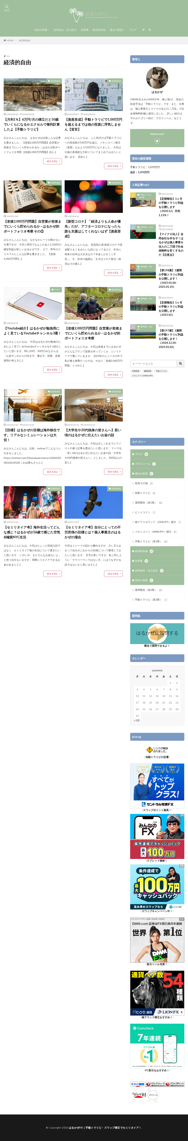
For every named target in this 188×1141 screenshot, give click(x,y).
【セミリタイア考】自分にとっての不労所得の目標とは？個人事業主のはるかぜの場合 (93, 532)
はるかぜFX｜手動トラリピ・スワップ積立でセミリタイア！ (105, 1127)
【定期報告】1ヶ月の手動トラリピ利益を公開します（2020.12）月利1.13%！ (171, 207)
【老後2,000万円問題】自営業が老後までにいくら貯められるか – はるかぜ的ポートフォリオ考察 (93, 333)
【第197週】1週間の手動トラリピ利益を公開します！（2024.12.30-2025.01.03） (171, 338)
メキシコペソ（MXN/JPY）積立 (155, 531)
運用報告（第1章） (148, 502)
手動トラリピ (161, 371)
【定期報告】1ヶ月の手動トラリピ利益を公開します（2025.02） (171, 308)
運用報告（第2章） (145, 267)
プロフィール (145, 463)
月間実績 (135, 371)
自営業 (84, 29)
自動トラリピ (145, 492)
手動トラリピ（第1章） (144, 196)
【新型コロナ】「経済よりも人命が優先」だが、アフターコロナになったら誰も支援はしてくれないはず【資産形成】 (93, 228)
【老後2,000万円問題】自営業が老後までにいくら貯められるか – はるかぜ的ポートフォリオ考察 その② (32, 226)
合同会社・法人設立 (65, 29)
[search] (180, 363)
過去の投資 (116, 29)
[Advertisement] (157, 407)
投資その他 (144, 483)
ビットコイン (145, 512)
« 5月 (137, 720)
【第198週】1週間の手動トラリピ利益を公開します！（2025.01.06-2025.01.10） (171, 278)
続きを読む (52, 161)
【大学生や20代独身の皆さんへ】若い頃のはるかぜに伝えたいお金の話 (93, 432)
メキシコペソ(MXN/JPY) (142, 375)
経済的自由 (99, 29)
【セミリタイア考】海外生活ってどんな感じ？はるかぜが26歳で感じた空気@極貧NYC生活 (32, 532)
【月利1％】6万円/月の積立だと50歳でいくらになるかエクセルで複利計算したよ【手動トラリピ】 (32, 124)
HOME (10, 40)
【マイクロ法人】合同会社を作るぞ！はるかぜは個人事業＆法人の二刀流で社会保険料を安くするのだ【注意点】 (171, 244)
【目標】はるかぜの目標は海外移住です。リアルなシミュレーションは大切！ (32, 435)
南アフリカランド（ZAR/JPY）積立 (157, 521)
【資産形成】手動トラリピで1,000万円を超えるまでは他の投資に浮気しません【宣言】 (93, 124)
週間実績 (147, 371)
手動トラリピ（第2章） (150, 599)
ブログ (132, 29)
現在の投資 (41, 29)
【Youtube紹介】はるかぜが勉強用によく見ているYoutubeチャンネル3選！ (32, 330)
